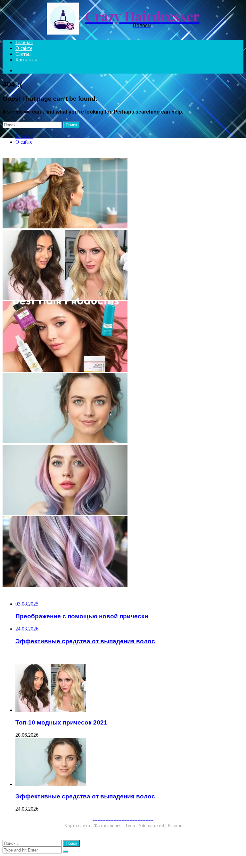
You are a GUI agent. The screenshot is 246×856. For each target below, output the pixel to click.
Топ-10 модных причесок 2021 (61, 722)
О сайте (23, 48)
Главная (24, 42)
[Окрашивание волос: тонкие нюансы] (123, 552)
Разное (175, 825)
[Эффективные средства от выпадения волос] (123, 409)
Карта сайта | (79, 825)
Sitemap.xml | (153, 825)
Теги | (132, 825)
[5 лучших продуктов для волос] (123, 337)
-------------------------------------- (123, 819)
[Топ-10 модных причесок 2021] (123, 265)
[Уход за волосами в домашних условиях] (123, 194)
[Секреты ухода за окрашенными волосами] (123, 480)
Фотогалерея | (109, 825)
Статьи (23, 54)
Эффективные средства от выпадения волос (85, 796)
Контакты (26, 59)
